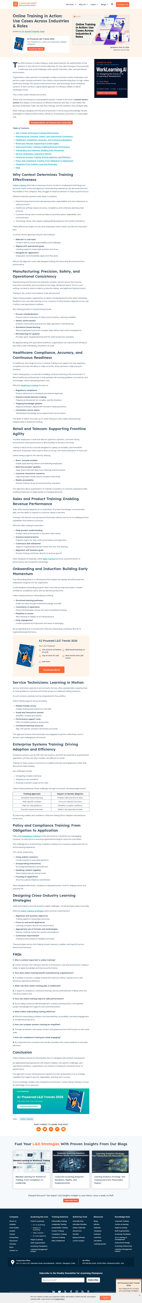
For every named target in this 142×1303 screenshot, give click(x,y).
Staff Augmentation (38, 1243)
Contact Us (122, 4)
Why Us (82, 4)
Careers (12, 1234)
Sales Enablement (58, 1241)
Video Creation (38, 1233)
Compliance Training (59, 1234)
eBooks (96, 1224)
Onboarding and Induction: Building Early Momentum (40, 150)
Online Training (26, 1119)
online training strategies (32, 911)
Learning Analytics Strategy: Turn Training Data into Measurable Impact (109, 1180)
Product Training (58, 1231)
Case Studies (14, 1228)
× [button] (139, 1295)
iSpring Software (79, 1237)
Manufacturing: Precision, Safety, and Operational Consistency (44, 136)
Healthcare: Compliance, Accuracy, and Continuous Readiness (44, 140)
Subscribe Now (71, 1200)
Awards (12, 1231)
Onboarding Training (59, 1221)
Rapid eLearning (37, 1240)
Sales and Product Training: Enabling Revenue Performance (43, 147)
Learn (93, 4)
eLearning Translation (123, 1234)
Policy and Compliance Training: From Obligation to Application (44, 161)
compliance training (31, 836)
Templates (98, 1231)
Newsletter (98, 1241)
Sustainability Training (60, 1228)
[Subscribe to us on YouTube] (59, 1291)
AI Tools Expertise (39, 1236)
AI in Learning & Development (121, 1238)
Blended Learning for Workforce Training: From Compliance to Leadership (31, 1180)
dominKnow (77, 1231)
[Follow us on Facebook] (71, 1291)
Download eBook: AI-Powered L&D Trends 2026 (51, 122)
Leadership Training (59, 1224)
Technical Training (58, 1237)
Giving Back (13, 1237)
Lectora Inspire (78, 1241)
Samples (12, 1224)
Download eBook (36, 49)
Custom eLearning (37, 1221)
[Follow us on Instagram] (77, 1291)
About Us (12, 1221)
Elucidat (76, 1234)
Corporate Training (122, 1221)
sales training (49, 559)
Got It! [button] (105, 1298)
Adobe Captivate (79, 1228)
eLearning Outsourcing (123, 1246)
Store (11, 1247)
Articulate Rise (78, 1221)
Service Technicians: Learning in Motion (33, 154)
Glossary (12, 1244)
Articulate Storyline (80, 1224)
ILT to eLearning (39, 1225)
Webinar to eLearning (37, 1229)
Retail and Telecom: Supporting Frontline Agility (37, 143)
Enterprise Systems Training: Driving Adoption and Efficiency (43, 157)
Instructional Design (122, 1243)
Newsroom (13, 1241)
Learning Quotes (100, 1244)
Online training (19, 185)
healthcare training (29, 385)
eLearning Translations (39, 1246)
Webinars (97, 1228)
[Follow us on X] (65, 1291)
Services (70, 4)
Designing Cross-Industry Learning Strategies (36, 164)
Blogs (103, 4)
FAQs (18, 168)
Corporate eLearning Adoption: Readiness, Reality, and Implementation (69, 1180)
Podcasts (97, 1234)
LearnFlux (97, 1237)
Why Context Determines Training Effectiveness (37, 133)
